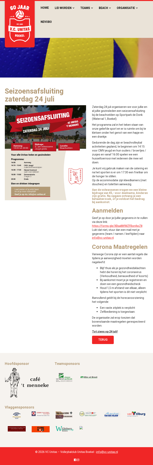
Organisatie (126, 8)
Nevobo (46, 22)
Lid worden (63, 8)
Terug (103, 340)
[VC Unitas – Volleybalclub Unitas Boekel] (20, 24)
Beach (103, 8)
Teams (85, 8)
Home (45, 8)
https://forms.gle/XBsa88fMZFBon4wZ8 (117, 226)
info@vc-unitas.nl (103, 238)
